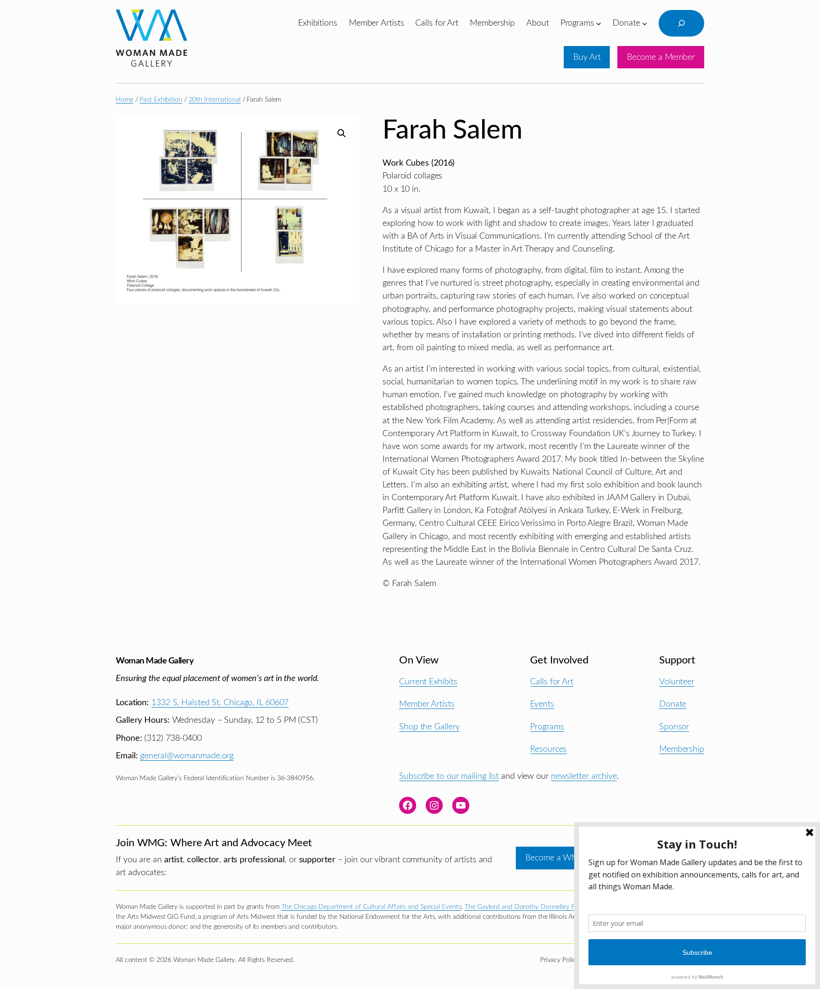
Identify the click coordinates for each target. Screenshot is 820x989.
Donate (672, 704)
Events (542, 704)
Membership (681, 749)
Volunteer (676, 681)
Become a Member (661, 57)
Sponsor (674, 726)
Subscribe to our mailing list (449, 776)
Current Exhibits (428, 681)
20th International (215, 99)
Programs (547, 726)
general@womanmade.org (186, 755)
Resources (548, 749)
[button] (341, 133)
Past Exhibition (161, 99)
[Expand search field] (681, 23)
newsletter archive (584, 776)
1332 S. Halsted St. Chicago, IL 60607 (220, 702)
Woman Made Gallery (155, 660)
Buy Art (586, 57)
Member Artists (427, 704)
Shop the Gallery (429, 726)
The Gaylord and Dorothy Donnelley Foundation (534, 907)
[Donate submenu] (644, 23)
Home (124, 99)
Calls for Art (551, 681)
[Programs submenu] (598, 23)
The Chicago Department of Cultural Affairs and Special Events (371, 907)
